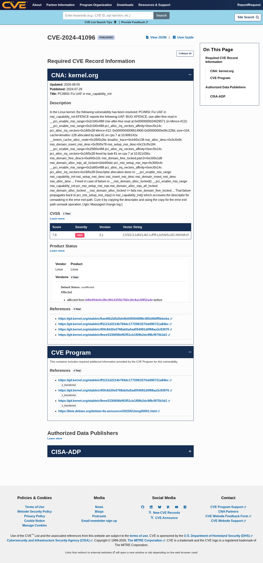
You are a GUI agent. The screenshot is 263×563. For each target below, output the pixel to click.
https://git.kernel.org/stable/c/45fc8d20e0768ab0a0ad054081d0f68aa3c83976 (114, 329)
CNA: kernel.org (222, 71)
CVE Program (220, 78)
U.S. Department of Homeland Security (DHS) (217, 535)
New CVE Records (166, 512)
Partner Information (60, 5)
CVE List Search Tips (98, 22)
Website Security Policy (34, 511)
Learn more (57, 218)
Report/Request (248, 5)
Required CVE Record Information (221, 59)
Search (161, 15)
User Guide (185, 37)
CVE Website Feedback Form (227, 516)
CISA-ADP (217, 96)
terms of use (139, 535)
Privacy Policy (34, 516)
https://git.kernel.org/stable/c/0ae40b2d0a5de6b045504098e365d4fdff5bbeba (114, 318)
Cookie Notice (34, 520)
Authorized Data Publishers (225, 87)
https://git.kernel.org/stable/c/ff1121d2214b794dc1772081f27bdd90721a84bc (113, 324)
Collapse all (185, 53)
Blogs (99, 511)
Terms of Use (34, 507)
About (36, 5)
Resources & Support (154, 5)
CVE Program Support (227, 507)
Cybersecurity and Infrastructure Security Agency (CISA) (48, 540)
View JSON (158, 37)
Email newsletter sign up (99, 520)
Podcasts (99, 516)
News (99, 507)
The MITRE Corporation (145, 540)
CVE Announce (166, 518)
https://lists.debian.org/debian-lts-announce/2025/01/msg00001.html (107, 411)
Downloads (125, 5)
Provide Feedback (133, 22)
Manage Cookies (34, 525)
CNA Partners (228, 511)
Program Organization (96, 5)
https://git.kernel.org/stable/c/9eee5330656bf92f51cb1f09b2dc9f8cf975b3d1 (113, 334)
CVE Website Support (227, 520)
